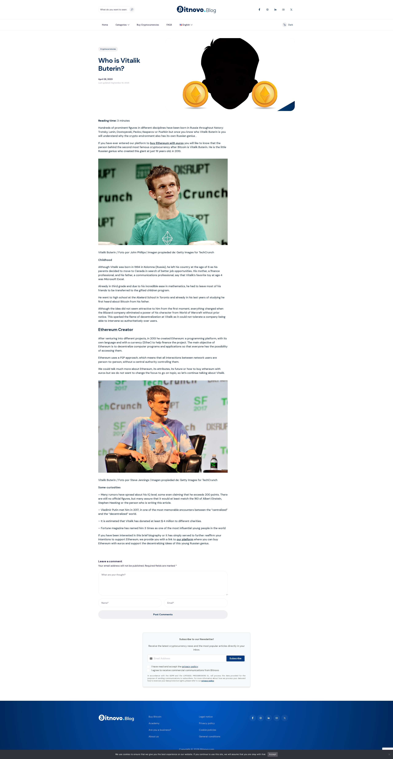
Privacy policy (207, 723)
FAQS (169, 24)
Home (105, 24)
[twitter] (284, 718)
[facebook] (252, 718)
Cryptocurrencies (108, 49)
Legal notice (206, 716)
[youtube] (276, 718)
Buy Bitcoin (155, 716)
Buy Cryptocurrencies (148, 24)
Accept (272, 754)
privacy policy (190, 666)
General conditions (209, 736)
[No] (389, 754)
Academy (154, 723)
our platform (185, 539)
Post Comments (163, 614)
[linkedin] (268, 718)
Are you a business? (160, 729)
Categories (121, 24)
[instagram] (260, 718)
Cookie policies (207, 729)
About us (154, 736)
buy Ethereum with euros (167, 143)
